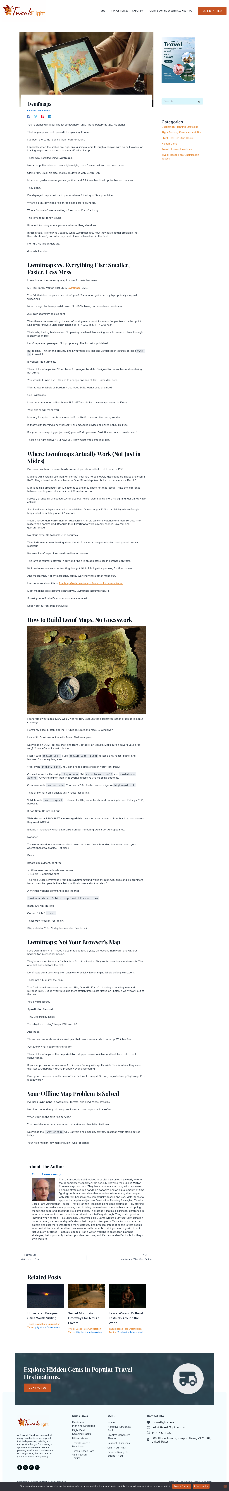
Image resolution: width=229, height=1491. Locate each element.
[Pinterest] (42, 116)
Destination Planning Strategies (180, 126)
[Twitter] (35, 116)
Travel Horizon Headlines (127, 11)
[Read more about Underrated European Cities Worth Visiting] (45, 1295)
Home (102, 11)
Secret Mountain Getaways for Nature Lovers (83, 1318)
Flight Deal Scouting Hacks (177, 138)
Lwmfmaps (74, 287)
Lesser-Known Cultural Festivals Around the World (126, 1318)
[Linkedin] (49, 116)
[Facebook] (28, 116)
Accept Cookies (182, 1486)
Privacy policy (201, 1486)
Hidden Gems (169, 143)
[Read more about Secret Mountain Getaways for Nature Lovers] (86, 1295)
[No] (225, 1486)
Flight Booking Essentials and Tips (170, 11)
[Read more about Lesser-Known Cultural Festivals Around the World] (127, 1295)
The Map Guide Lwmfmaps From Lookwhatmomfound (91, 583)
